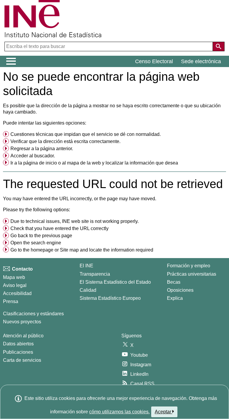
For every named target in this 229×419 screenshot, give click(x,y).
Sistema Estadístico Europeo (110, 298)
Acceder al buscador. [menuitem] (32, 155)
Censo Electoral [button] (154, 61)
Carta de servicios (22, 360)
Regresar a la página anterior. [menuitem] (41, 148)
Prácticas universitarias (191, 274)
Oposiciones (180, 290)
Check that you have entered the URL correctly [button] (59, 228)
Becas (173, 282)
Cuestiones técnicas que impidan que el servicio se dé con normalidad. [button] (85, 134)
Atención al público (23, 335)
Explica (175, 298)
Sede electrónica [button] (201, 61)
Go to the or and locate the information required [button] (81, 249)
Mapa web (14, 277)
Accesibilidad (17, 293)
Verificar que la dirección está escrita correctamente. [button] (65, 141)
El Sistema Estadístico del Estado (115, 282)
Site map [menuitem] (69, 249)
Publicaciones (18, 352)
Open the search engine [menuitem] (35, 242)
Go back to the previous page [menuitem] (41, 235)
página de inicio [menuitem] (40, 162)
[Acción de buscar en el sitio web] (219, 46)
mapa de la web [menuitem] (84, 162)
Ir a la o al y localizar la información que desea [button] (94, 162)
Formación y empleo (188, 265)
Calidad (88, 290)
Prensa (10, 301)
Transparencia (95, 274)
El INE (86, 265)
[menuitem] (114, 134)
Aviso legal (15, 285)
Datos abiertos (18, 343)
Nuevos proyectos (22, 321)
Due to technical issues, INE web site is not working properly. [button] (74, 221)
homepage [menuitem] (42, 249)
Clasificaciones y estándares (33, 313)
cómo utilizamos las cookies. (119, 411)
